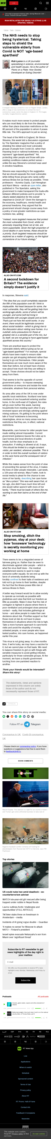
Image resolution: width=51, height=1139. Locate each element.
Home (6, 30)
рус (19, 1032)
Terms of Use (25, 1084)
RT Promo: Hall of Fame (25, 1102)
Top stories (8, 859)
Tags (11, 30)
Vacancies (25, 1119)
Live (25, 1056)
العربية (4, 1032)
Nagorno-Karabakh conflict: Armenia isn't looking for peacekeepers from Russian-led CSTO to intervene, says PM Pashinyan (24, 849)
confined (14, 579)
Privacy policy (25, 1090)
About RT (25, 1096)
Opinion (18, 30)
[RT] (8, 1037)
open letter (36, 185)
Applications (25, 1062)
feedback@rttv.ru (13, 751)
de (27, 1032)
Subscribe (25, 980)
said (26, 295)
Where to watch (25, 1067)
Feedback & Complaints (25, 1113)
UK (4, 738)
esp (12, 1032)
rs (40, 1032)
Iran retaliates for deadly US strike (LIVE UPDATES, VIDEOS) (25, 22)
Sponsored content (25, 1079)
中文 (47, 1032)
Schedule (25, 1073)
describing (26, 478)
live (13, 3)
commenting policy (28, 746)
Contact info (25, 1107)
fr (34, 1032)
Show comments (25, 761)
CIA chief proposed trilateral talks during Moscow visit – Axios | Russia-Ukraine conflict (25, 14)
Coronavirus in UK (11, 734)
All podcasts (43, 997)
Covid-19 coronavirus (32, 734)
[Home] (3, 3)
